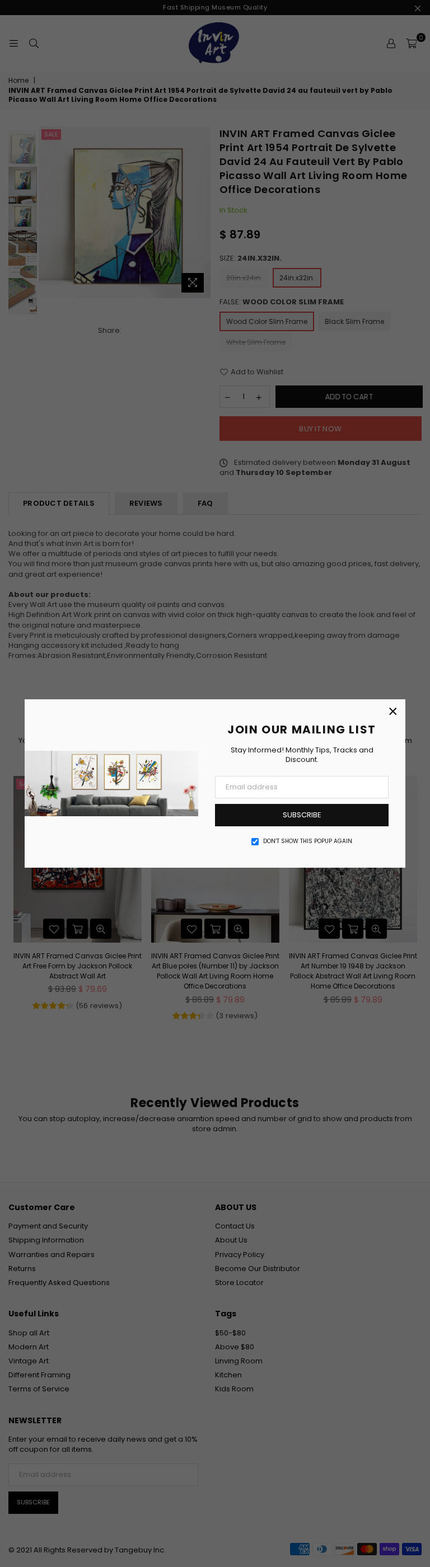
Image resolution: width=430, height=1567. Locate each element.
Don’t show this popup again (307, 841)
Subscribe (302, 815)
